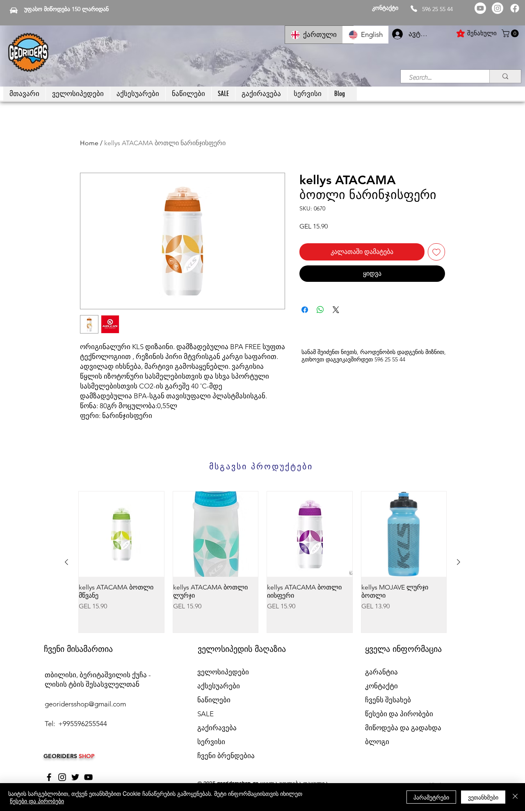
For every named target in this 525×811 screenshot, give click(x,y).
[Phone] (414, 8)
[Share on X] (336, 310)
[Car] (13, 10)
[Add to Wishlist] (436, 251)
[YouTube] (88, 777)
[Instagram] (497, 8)
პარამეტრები (431, 797)
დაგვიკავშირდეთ (349, 359)
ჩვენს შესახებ (388, 700)
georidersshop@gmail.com (85, 704)
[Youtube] (480, 8)
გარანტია (381, 672)
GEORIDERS (61, 756)
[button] (511, 33)
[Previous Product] (66, 562)
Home (89, 143)
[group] (262, 562)
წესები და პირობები (37, 801)
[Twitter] (75, 777)
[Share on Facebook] (305, 310)
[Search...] (505, 76)
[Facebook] (514, 8)
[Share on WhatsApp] (320, 310)
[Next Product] (458, 562)
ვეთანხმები (483, 797)
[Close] (515, 797)
